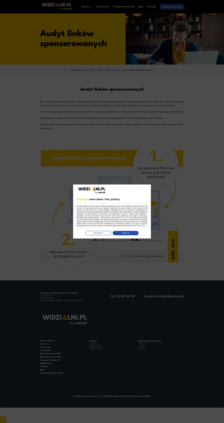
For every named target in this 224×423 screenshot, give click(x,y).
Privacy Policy (126, 218)
